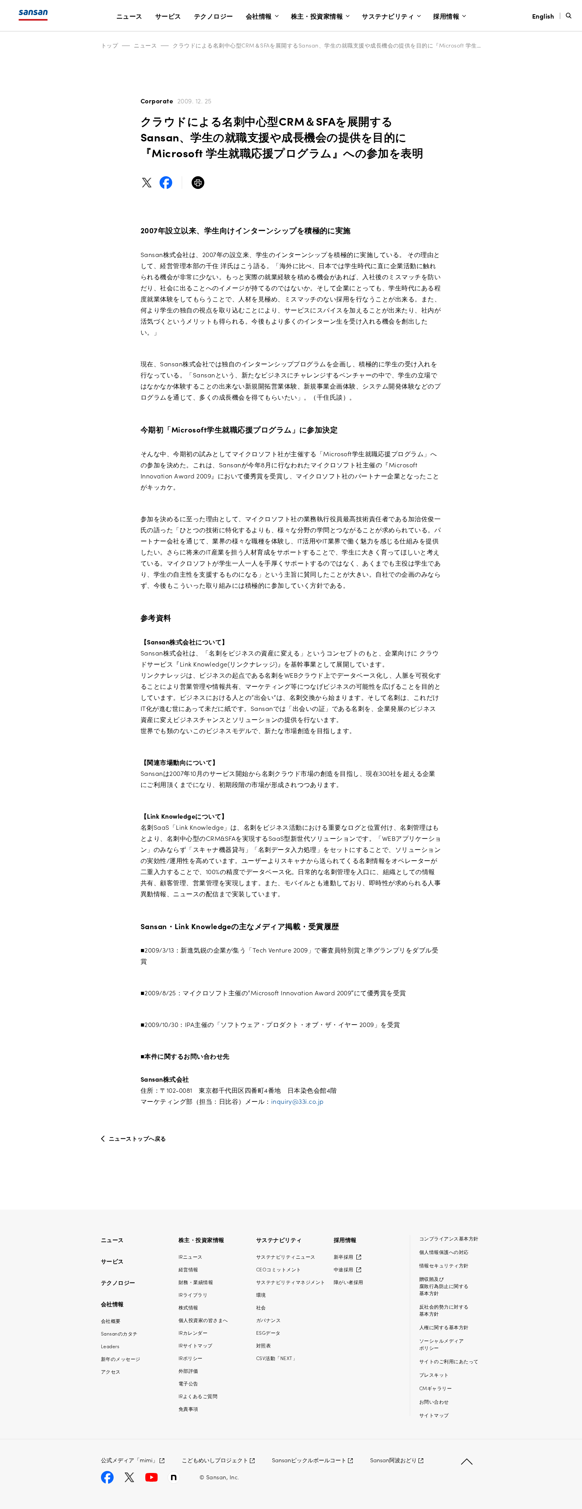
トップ (109, 45)
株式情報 (188, 1307)
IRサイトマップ (196, 1345)
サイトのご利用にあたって (449, 1361)
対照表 (263, 1345)
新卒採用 (344, 1256)
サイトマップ (434, 1415)
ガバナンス (268, 1320)
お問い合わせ (434, 1401)
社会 (261, 1307)
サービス (168, 15)
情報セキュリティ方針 (444, 1265)
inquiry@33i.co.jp (297, 1101)
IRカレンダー (193, 1332)
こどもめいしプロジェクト (215, 1460)
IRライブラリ (193, 1294)
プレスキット (434, 1374)
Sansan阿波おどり (393, 1460)
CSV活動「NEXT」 (276, 1358)
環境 (261, 1294)
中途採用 (344, 1269)
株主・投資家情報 (317, 15)
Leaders (110, 1346)
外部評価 (188, 1370)
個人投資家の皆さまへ (203, 1320)
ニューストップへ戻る (137, 1138)
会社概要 (111, 1320)
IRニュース (191, 1256)
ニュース (129, 15)
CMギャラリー (435, 1388)
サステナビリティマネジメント (290, 1281)
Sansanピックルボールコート (309, 1460)
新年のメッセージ (121, 1358)
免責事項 (188, 1408)
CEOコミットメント (278, 1269)
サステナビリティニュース (286, 1256)
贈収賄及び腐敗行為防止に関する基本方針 (444, 1285)
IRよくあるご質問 (198, 1396)
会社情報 (259, 15)
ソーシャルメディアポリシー (441, 1344)
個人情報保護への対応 (444, 1251)
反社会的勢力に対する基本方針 (444, 1310)
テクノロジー (213, 15)
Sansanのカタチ (119, 1333)
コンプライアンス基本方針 (449, 1238)
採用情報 (446, 15)
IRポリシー (191, 1358)
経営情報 (188, 1269)
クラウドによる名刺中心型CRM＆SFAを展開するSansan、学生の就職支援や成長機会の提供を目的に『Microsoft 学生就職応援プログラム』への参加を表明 (373, 45)
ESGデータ (268, 1332)
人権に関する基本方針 (444, 1327)
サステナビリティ (388, 15)
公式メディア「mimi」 (129, 1460)
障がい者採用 (348, 1281)
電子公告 (188, 1383)
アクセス (111, 1371)
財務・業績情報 (196, 1281)
